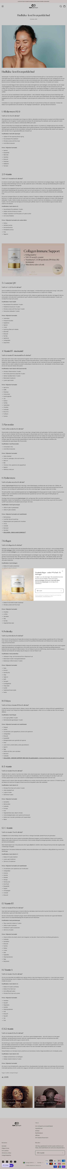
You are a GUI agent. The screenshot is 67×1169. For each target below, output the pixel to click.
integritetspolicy (39, 596)
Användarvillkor (46, 596)
